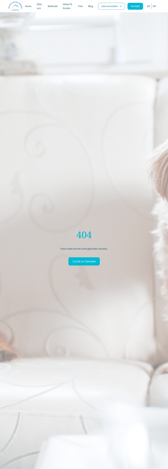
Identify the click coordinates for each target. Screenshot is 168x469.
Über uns (39, 6)
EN (154, 6)
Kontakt (135, 6)
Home (28, 6)
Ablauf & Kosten (67, 6)
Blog (90, 6)
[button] (111, 6)
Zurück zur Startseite (84, 261)
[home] (15, 6)
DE (148, 6)
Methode (53, 6)
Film (80, 6)
